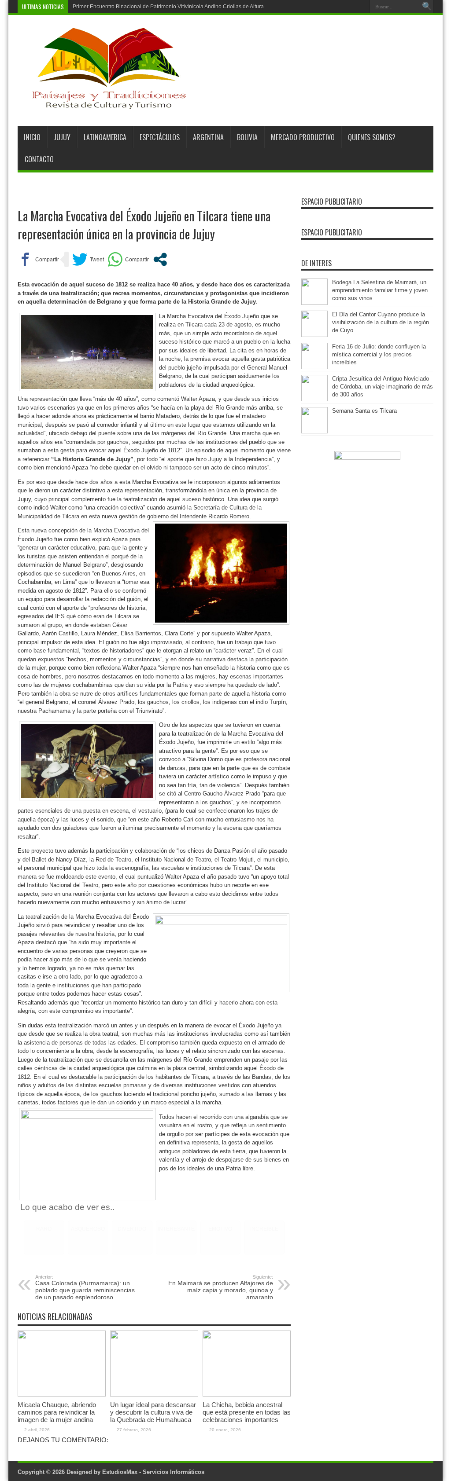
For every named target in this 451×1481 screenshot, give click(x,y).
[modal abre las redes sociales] (160, 259)
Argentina (208, 137)
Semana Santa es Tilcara (364, 410)
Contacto (39, 159)
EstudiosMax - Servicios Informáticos (153, 1472)
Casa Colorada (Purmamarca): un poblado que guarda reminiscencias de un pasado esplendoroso (85, 1287)
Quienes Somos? (372, 137)
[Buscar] (426, 6)
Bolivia (247, 137)
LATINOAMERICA (105, 137)
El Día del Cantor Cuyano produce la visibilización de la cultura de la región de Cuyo (380, 322)
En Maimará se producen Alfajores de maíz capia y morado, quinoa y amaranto (220, 1287)
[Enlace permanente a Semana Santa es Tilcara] (314, 431)
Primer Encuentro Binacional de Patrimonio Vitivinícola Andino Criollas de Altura (168, 7)
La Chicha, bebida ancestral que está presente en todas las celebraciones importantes (247, 1412)
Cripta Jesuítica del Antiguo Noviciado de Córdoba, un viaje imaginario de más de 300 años (382, 386)
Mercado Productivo (303, 137)
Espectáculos (160, 137)
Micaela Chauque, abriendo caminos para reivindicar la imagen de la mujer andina (57, 1412)
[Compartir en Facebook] (38, 259)
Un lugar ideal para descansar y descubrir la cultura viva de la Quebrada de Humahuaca (153, 1412)
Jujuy (62, 137)
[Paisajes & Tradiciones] (102, 104)
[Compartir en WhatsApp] (128, 259)
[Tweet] (88, 259)
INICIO (32, 137)
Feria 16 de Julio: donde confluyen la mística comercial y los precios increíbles (379, 354)
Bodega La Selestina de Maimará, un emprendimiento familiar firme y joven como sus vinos (380, 290)
